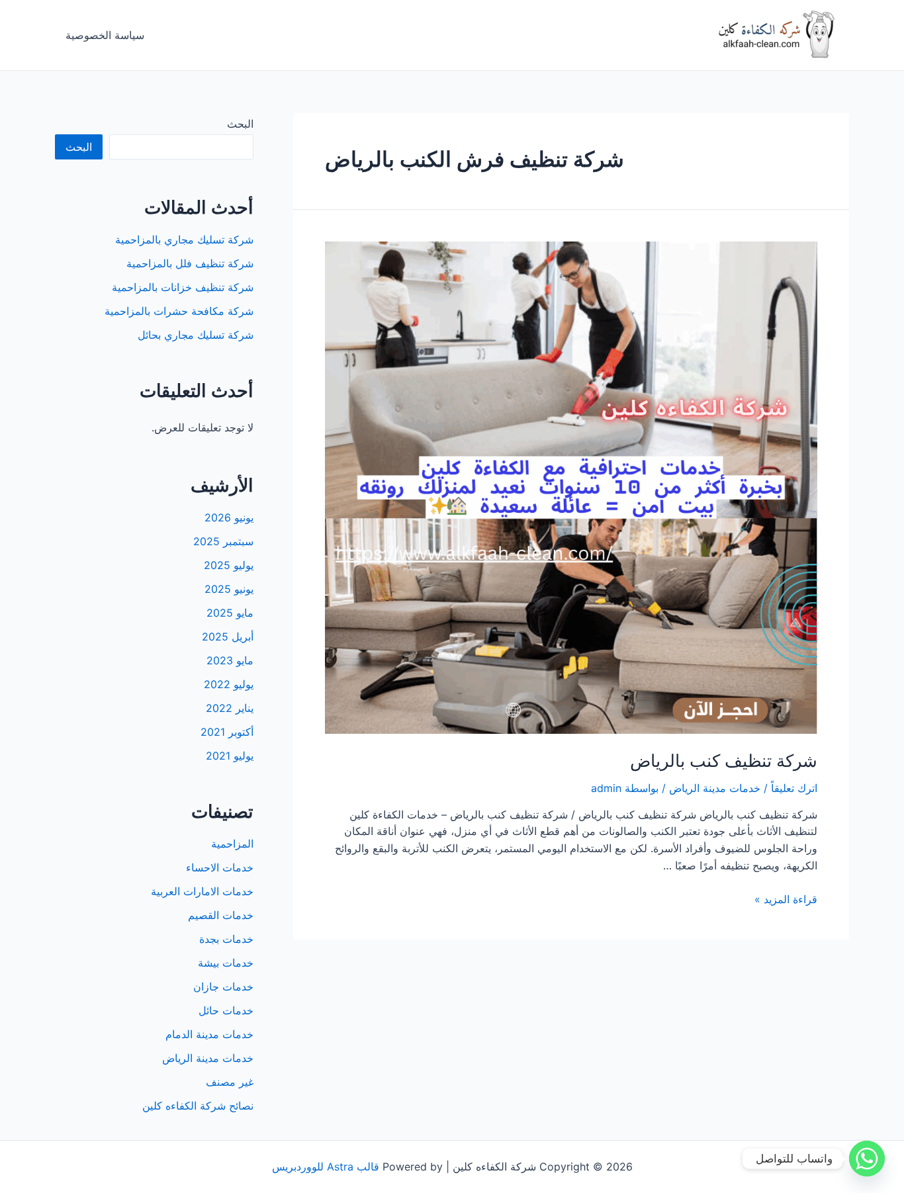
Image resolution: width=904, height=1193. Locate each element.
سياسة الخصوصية (105, 35)
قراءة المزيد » (785, 899)
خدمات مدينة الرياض (714, 788)
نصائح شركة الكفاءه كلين (197, 1105)
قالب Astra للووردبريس (325, 1166)
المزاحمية (232, 843)
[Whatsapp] (867, 1158)
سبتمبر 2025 (223, 541)
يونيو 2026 (228, 517)
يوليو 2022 (228, 684)
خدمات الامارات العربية (202, 891)
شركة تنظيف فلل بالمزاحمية (189, 263)
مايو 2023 (229, 660)
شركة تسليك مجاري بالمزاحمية (184, 239)
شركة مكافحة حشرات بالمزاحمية (179, 311)
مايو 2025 (229, 612)
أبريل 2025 (227, 636)
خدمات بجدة (226, 939)
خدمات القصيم (220, 915)
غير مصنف (229, 1081)
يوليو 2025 (228, 565)
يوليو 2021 (229, 755)
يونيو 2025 (228, 589)
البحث (240, 123)
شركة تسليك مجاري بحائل (195, 334)
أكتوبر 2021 (227, 731)
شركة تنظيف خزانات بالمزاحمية (182, 287)
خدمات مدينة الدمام (209, 1034)
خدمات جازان (223, 986)
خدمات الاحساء (219, 867)
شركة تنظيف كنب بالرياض (723, 760)
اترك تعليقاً (794, 788)
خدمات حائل (226, 1010)
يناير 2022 (229, 708)
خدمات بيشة (225, 962)
